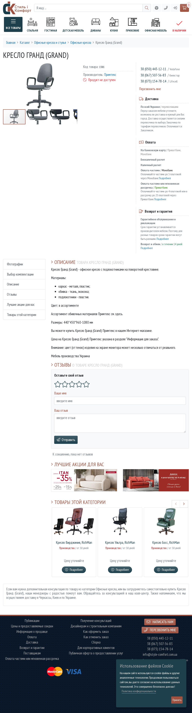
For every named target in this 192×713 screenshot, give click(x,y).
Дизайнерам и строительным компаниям (96, 626)
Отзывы (12, 294)
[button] (166, 8)
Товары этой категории (21, 314)
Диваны (96, 30)
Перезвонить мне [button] (162, 630)
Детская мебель (73, 30)
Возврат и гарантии (32, 648)
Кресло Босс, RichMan (166, 543)
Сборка (96, 642)
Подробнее (165, 178)
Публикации (32, 621)
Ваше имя (60, 393)
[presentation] (176, 504)
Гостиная (50, 30)
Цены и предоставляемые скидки (32, 626)
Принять (176, 700)
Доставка (32, 642)
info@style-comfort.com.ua (160, 654)
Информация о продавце (32, 632)
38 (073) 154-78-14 (153, 81)
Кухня (114, 30)
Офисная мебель (156, 30)
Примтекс (110, 74)
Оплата (32, 637)
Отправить (68, 439)
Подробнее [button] (76, 570)
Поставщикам (32, 653)
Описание (13, 284)
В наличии (179, 30)
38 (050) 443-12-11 (153, 68)
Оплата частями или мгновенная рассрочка (32, 659)
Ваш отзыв (61, 410)
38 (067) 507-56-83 (153, 75)
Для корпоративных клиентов (96, 648)
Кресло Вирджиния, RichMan (74, 543)
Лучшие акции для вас (21, 304)
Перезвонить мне (150, 88)
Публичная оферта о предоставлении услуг (96, 653)
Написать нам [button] (162, 621)
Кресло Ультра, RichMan (120, 543)
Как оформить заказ (96, 632)
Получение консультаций (95, 621)
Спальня (32, 30)
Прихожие (132, 30)
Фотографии (15, 264)
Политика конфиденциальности (139, 691)
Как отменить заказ (96, 637)
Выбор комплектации (20, 274)
